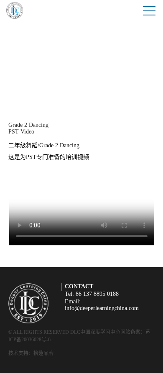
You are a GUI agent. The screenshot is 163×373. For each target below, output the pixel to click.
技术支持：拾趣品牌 (30, 353)
